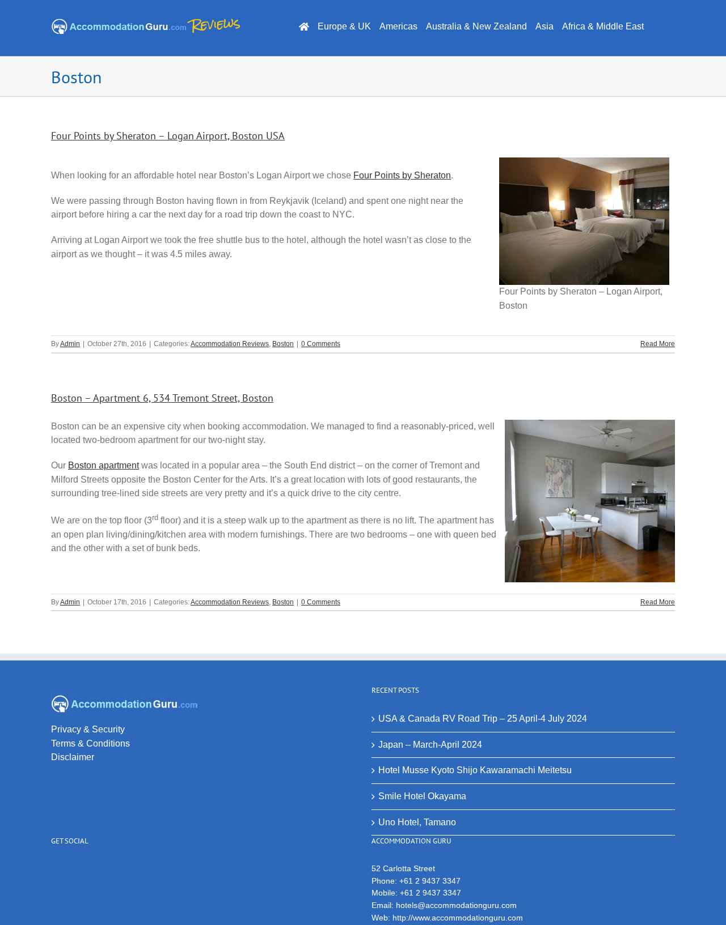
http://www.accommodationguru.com (457, 917)
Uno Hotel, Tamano (417, 822)
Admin (70, 344)
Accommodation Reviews (230, 344)
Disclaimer (72, 757)
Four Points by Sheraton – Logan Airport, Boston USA (168, 135)
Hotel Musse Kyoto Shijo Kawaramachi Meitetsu (475, 770)
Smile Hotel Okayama (422, 796)
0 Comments (320, 344)
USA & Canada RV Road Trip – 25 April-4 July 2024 (482, 718)
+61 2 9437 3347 (430, 880)
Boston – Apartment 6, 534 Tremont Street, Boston (162, 397)
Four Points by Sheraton (402, 175)
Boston (283, 344)
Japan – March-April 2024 (430, 744)
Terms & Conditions (90, 743)
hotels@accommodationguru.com (456, 905)
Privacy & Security (88, 729)
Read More (657, 344)
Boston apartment (103, 465)
